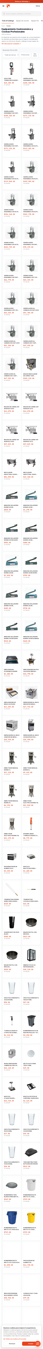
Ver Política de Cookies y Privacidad (14, 1339)
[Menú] (3, 6)
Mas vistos (35, 55)
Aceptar (31, 1343)
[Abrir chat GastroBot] (38, 1344)
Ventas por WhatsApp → (22, 1)
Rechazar (12, 1343)
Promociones (25, 55)
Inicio (3, 26)
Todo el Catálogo (8, 21)
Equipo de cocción (22, 21)
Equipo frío (35, 21)
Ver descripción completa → (11, 43)
